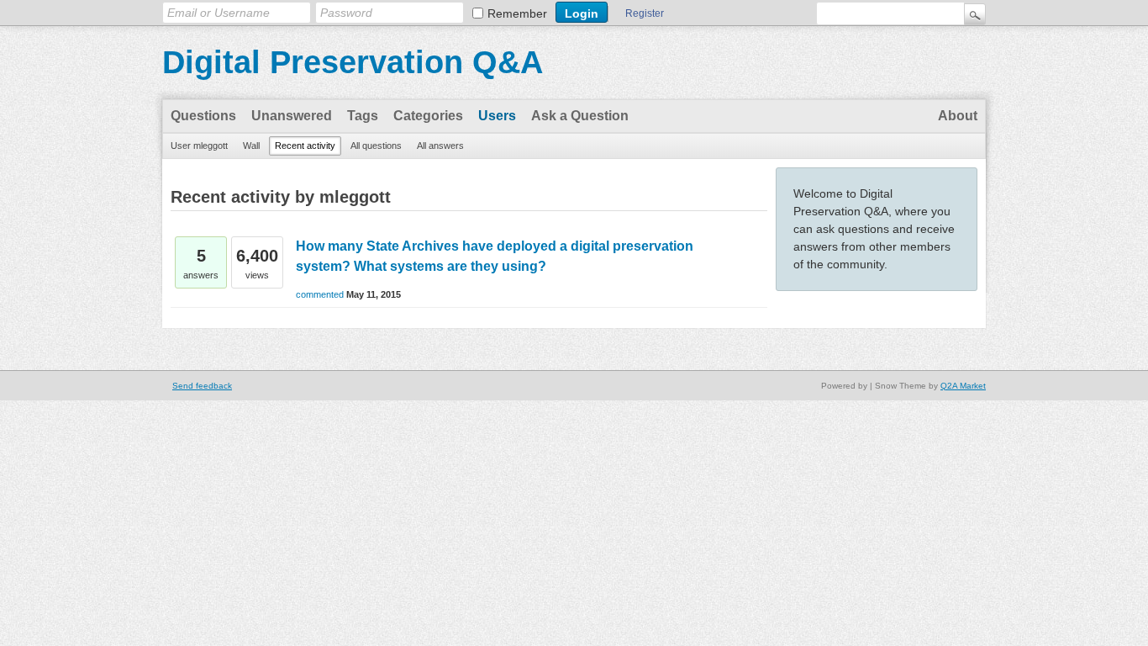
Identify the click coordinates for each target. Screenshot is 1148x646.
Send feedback (202, 385)
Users (497, 116)
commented (320, 294)
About (957, 116)
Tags (362, 116)
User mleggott (199, 145)
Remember (517, 13)
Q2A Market (963, 385)
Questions (203, 116)
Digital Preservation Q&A (352, 62)
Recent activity (305, 145)
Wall (251, 145)
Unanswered (291, 116)
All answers (440, 145)
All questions (376, 145)
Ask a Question (580, 116)
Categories (428, 116)
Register (644, 13)
